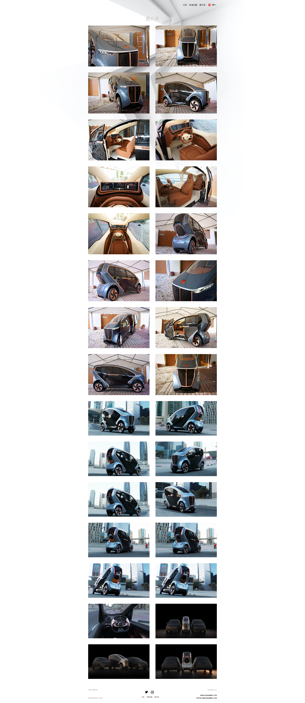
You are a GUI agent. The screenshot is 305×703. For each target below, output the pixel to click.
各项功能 (193, 5)
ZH (213, 5)
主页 (185, 5)
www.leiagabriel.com (208, 695)
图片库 (202, 5)
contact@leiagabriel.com (206, 698)
